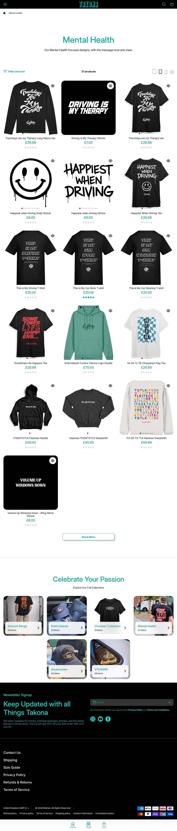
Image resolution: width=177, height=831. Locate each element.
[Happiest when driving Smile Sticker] (30, 183)
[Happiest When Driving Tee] (146, 183)
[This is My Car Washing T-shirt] (146, 258)
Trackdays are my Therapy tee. (146, 138)
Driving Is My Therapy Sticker (88, 138)
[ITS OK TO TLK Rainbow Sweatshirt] (146, 408)
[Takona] (88, 4)
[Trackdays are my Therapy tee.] (146, 108)
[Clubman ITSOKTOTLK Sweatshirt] (88, 408)
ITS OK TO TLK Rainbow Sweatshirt (146, 438)
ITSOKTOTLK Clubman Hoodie (30, 438)
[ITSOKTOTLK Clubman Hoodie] (30, 408)
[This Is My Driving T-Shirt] (30, 258)
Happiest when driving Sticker (88, 213)
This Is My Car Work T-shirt (88, 288)
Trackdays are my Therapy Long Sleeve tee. (31, 138)
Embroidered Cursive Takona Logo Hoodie (88, 363)
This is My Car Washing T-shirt (146, 288)
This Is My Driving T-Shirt (30, 288)
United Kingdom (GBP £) (15, 808)
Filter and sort (16, 71)
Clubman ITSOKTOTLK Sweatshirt (88, 438)
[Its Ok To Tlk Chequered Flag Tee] (146, 333)
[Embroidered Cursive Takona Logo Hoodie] (88, 333)
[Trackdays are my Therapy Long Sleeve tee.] (30, 108)
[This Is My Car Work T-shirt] (88, 258)
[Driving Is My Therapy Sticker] (88, 108)
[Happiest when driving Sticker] (88, 183)
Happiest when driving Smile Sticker (30, 213)
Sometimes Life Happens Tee (30, 363)
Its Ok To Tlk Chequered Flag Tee (146, 363)
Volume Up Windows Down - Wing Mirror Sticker (31, 514)
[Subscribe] (169, 702)
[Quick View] (52, 85)
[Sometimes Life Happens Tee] (30, 333)
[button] (22, 133)
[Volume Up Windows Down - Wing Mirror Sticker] (30, 482)
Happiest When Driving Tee (146, 213)
